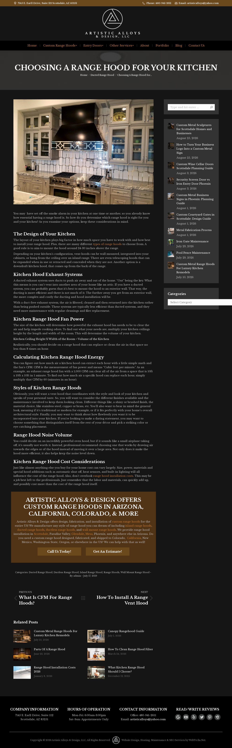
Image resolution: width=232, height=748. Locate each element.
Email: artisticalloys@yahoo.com (199, 3)
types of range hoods (107, 244)
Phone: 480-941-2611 (158, 3)
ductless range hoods (60, 529)
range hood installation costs (113, 475)
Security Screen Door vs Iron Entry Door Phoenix (193, 181)
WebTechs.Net (197, 740)
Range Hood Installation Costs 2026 (55, 669)
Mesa (89, 533)
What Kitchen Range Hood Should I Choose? (126, 669)
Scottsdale (41, 533)
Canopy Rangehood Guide (126, 631)
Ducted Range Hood (40, 572)
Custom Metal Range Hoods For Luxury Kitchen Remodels (55, 633)
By (75, 575)
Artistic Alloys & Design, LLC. (69, 740)
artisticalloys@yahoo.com (148, 719)
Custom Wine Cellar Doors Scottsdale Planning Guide (195, 166)
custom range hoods (126, 521)
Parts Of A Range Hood (49, 649)
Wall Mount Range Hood (135, 572)
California (134, 538)
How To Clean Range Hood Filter (130, 649)
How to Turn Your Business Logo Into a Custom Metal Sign (195, 148)
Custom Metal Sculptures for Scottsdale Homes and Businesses (194, 129)
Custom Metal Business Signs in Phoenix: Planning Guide (195, 199)
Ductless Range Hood (66, 572)
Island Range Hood (91, 572)
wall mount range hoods (99, 529)
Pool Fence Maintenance (193, 252)
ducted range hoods (31, 529)
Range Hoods (111, 572)
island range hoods (138, 525)
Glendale (77, 533)
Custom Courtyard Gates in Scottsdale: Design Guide (195, 216)
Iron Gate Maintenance (192, 241)
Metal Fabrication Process (194, 230)
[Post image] (22, 636)
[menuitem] (32, 45)
